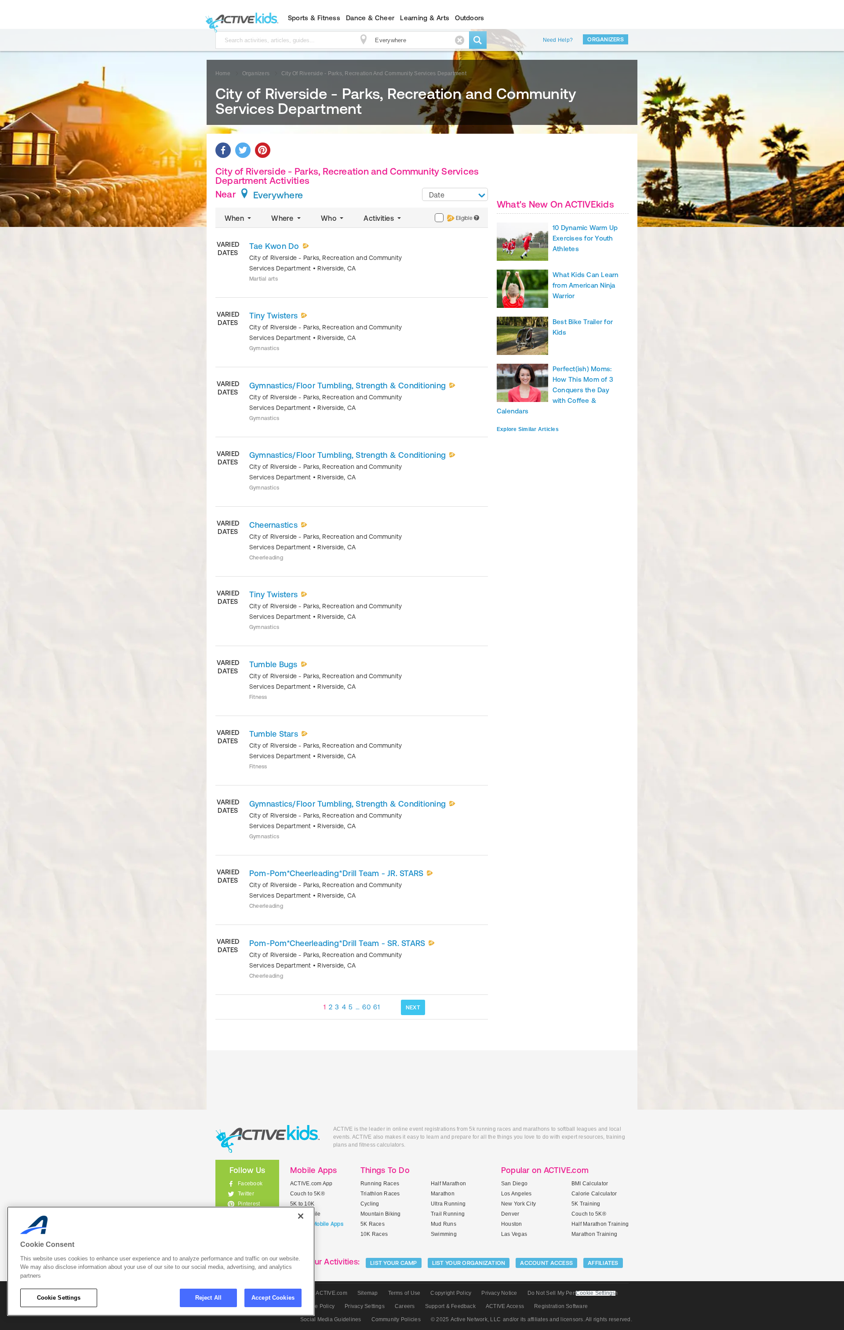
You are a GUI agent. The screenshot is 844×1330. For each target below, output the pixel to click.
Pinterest (249, 1204)
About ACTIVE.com (323, 1293)
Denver (510, 1214)
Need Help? (558, 40)
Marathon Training (594, 1234)
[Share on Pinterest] (262, 150)
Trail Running (448, 1214)
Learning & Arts (424, 18)
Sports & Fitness (314, 18)
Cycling (369, 1204)
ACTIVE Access (505, 1306)
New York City (518, 1204)
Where (283, 218)
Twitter (246, 1194)
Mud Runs (443, 1224)
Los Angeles (516, 1194)
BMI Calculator (589, 1183)
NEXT (413, 1007)
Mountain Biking (380, 1214)
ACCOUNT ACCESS (546, 1263)
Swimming (444, 1234)
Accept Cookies (273, 1297)
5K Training (585, 1204)
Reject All (208, 1297)
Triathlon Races (380, 1194)
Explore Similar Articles (528, 429)
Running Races (379, 1183)
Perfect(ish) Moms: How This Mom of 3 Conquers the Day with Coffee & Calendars (555, 390)
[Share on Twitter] (243, 150)
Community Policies (396, 1319)
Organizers (605, 39)
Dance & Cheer (370, 18)
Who (329, 218)
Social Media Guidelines (330, 1319)
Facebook (250, 1183)
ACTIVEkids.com (239, 18)
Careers (405, 1306)
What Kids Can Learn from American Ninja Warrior (586, 285)
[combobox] (455, 194)
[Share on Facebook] (223, 150)
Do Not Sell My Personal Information (573, 1293)
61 (376, 1007)
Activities (380, 218)
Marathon (443, 1194)
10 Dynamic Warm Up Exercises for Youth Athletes (585, 238)
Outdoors (469, 18)
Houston (511, 1224)
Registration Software (561, 1306)
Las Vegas (514, 1234)
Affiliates (603, 1263)
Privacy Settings (365, 1306)
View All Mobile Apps (316, 1224)
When (235, 218)
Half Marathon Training (600, 1224)
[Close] (300, 1216)
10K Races (374, 1234)
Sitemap (367, 1293)
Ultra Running (448, 1204)
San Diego (514, 1183)
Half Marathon (448, 1183)
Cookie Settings (59, 1297)
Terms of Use (404, 1293)
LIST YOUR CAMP (393, 1263)
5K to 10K (302, 1204)
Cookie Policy (317, 1306)
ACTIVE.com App (311, 1183)
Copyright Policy (450, 1293)
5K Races (372, 1224)
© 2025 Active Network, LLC (466, 1319)
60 (366, 1007)
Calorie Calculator (594, 1194)
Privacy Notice (499, 1293)
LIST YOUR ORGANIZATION (469, 1263)
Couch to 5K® (307, 1194)
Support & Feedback (450, 1306)
